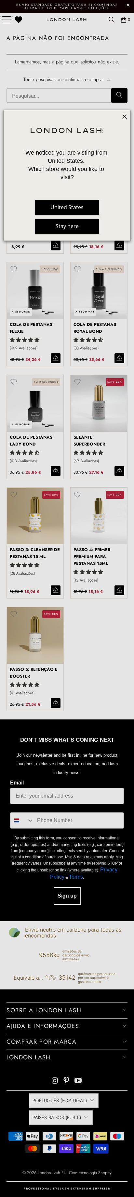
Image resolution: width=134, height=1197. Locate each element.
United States (67, 207)
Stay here (67, 226)
